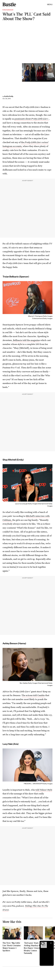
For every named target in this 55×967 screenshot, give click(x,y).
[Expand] (42, 943)
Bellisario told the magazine (26, 340)
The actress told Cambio (33, 695)
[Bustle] (9, 4)
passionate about (31, 118)
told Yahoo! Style (43, 789)
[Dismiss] (51, 943)
